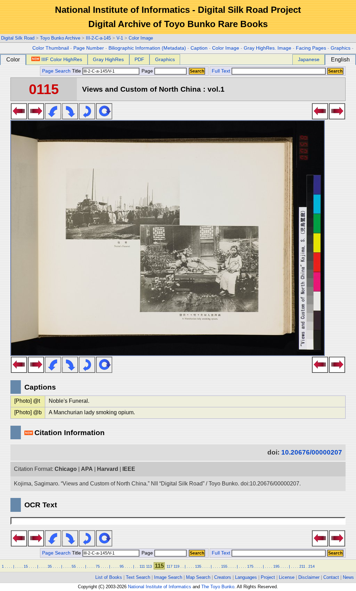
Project (268, 577)
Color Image (141, 38)
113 (149, 566)
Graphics (340, 48)
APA (87, 469)
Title (77, 71)
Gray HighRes (108, 59)
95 (122, 566)
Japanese (308, 59)
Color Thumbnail (50, 48)
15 (26, 566)
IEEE (128, 469)
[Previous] (19, 117)
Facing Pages (311, 48)
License (286, 577)
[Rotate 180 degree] (87, 117)
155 (224, 566)
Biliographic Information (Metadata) (147, 48)
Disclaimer (308, 577)
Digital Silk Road (17, 38)
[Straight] (104, 117)
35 (50, 566)
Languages (246, 577)
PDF (139, 59)
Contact (331, 577)
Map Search (198, 577)
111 (142, 566)
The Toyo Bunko (217, 586)
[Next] (36, 117)
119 (176, 566)
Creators (222, 577)
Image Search (168, 577)
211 (302, 566)
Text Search (138, 577)
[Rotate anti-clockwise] (53, 117)
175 (250, 566)
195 (276, 566)
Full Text (221, 71)
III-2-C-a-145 (98, 38)
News (348, 577)
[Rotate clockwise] (70, 117)
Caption (199, 48)
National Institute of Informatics (159, 586)
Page (147, 71)
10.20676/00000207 (311, 452)
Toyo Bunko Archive (60, 38)
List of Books (108, 577)
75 (98, 566)
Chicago (66, 469)
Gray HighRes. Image (267, 48)
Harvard (107, 469)
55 (74, 566)
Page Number (88, 48)
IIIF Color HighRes (61, 59)
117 (169, 566)
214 (311, 566)
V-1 (119, 38)
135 (198, 566)
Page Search (56, 71)
